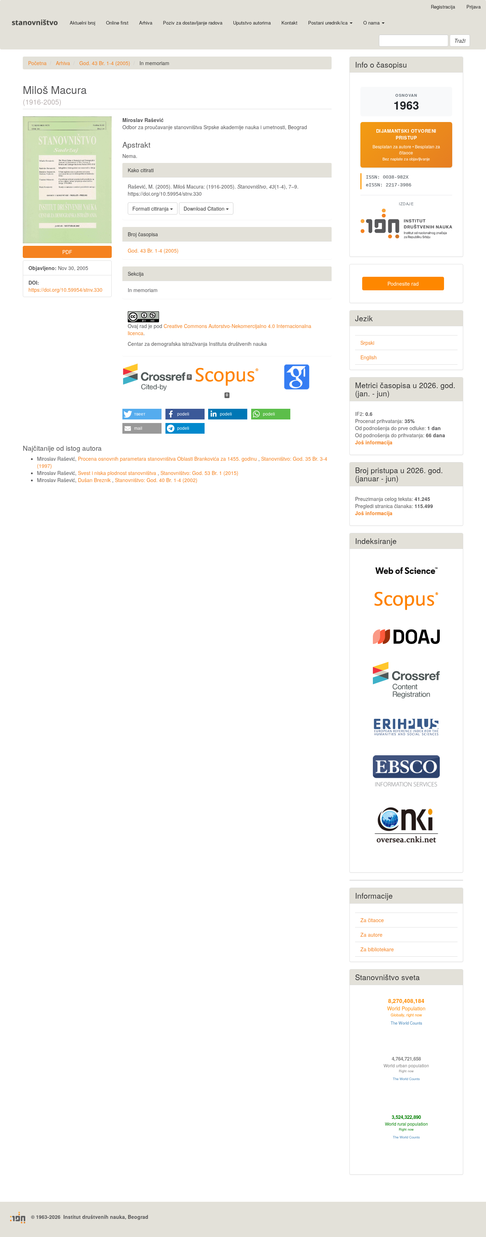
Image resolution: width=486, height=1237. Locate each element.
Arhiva (145, 22)
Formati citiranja (151, 208)
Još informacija (373, 442)
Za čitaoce (372, 920)
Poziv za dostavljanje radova (192, 22)
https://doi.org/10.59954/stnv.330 (65, 289)
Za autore (371, 934)
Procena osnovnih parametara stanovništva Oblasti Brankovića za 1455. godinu (168, 458)
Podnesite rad (403, 283)
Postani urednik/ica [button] (328, 22)
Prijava (473, 6)
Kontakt (289, 22)
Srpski (367, 342)
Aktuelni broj (82, 22)
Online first (117, 22)
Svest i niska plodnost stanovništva (118, 472)
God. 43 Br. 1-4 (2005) (104, 63)
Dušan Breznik (95, 479)
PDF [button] (67, 251)
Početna (37, 63)
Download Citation (205, 208)
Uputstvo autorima (252, 22)
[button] (142, 414)
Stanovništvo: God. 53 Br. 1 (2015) (199, 472)
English (368, 357)
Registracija (443, 6)
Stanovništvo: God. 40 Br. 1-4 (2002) (156, 479)
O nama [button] (372, 22)
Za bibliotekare (377, 949)
